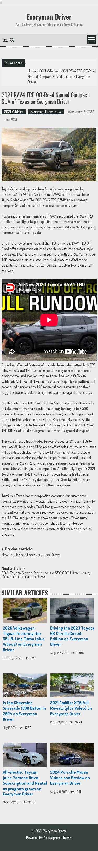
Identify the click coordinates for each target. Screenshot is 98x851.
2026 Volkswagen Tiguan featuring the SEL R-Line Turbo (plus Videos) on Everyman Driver (23, 638)
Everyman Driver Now (45, 111)
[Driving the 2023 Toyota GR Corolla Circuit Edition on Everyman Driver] (72, 610)
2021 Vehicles (48, 71)
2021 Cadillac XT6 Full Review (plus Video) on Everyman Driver (71, 708)
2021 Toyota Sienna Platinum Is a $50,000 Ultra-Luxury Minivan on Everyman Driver (46, 575)
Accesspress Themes (58, 837)
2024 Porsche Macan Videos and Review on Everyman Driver (70, 778)
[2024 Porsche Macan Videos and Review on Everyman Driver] (72, 755)
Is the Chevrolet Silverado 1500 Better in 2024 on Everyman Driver (24, 710)
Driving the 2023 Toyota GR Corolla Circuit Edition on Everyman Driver (72, 636)
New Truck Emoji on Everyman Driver (31, 555)
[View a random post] (5, 40)
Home (32, 71)
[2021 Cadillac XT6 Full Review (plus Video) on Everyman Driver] (72, 685)
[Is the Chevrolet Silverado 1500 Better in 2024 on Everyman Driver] (25, 685)
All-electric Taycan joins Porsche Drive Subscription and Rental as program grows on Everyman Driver (25, 783)
